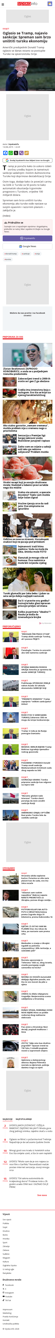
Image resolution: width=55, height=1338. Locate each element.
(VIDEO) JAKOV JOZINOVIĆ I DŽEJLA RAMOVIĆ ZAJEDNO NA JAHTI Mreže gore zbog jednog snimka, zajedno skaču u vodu (30, 1128)
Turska (8, 259)
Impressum (7, 1309)
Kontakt (6, 1320)
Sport (5, 1242)
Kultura (6, 1261)
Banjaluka (7, 1273)
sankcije (26, 253)
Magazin (6, 1258)
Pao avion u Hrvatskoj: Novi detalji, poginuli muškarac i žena (34, 1029)
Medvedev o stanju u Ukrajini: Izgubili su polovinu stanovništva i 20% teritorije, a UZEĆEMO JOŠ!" (36, 947)
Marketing (7, 1313)
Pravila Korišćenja (10, 1316)
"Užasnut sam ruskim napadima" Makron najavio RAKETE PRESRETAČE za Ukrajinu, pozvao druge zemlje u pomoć (36, 896)
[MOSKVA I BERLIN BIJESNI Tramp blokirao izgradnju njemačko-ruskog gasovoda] (11, 749)
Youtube (8, 1296)
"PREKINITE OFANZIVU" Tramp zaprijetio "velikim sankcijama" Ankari (36, 701)
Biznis (5, 1235)
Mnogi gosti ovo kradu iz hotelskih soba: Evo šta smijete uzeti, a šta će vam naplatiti (30, 1152)
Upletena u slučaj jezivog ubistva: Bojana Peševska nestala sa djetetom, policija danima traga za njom (35, 1064)
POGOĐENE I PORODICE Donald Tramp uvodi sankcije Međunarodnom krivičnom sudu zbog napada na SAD (36, 767)
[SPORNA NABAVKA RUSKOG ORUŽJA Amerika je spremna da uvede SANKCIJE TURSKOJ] (11, 669)
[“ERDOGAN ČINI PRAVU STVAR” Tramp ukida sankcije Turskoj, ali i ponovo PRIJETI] (11, 637)
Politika (6, 1223)
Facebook (9, 1285)
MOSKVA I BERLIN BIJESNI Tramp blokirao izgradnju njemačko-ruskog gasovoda (36, 749)
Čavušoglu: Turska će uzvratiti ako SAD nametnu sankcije (36, 651)
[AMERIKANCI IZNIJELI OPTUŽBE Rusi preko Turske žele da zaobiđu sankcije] (11, 815)
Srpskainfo (13, 144)
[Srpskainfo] (27, 4)
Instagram (9, 1292)
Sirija (38, 253)
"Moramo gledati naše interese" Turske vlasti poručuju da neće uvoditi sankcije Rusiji (33, 800)
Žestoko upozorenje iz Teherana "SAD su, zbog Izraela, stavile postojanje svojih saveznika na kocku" (36, 964)
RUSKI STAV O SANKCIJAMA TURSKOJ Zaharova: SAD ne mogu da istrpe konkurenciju (35, 717)
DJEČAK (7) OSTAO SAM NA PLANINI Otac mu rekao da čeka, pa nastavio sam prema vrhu (35, 930)
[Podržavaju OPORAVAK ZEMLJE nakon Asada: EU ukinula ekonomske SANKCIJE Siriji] (11, 685)
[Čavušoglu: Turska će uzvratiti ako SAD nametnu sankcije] (11, 653)
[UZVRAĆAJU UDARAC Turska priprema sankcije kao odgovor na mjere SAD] (11, 782)
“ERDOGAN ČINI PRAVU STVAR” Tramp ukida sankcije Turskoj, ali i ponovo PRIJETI (36, 636)
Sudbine (6, 1254)
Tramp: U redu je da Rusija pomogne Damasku (34, 732)
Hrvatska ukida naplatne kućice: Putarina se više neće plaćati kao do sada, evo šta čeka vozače (35, 879)
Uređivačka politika (11, 1323)
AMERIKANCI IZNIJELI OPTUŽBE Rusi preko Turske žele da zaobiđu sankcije (35, 815)
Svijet (6, 28)
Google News (29, 246)
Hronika (6, 1238)
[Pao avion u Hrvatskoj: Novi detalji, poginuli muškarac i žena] (11, 1029)
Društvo (6, 1231)
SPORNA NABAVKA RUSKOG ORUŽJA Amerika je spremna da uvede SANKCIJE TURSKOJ (36, 669)
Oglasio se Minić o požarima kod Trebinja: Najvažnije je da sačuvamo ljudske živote (30, 1141)
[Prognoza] (49, 3)
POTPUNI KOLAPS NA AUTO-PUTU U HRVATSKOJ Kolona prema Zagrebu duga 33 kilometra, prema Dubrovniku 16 (36, 913)
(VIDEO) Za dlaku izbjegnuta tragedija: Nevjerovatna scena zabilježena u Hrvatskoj (36, 996)
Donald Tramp (11, 253)
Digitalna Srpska (10, 1265)
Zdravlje (6, 1246)
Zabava (6, 1250)
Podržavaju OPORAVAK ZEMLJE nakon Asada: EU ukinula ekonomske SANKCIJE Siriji (35, 685)
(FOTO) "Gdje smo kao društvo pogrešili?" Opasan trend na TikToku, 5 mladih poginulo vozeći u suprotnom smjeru (35, 1047)
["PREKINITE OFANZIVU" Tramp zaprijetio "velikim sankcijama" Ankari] (11, 701)
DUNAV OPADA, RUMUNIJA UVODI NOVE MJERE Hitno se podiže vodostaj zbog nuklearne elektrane (36, 1014)
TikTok (8, 1300)
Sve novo (42, 1195)
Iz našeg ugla (8, 1269)
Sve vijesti (7, 1219)
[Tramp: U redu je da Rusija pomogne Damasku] (11, 733)
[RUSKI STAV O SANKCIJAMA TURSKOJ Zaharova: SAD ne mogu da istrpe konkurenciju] (11, 717)
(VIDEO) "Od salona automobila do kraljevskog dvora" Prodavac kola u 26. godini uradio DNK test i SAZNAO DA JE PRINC (28, 1182)
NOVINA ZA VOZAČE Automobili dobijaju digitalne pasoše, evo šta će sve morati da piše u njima (36, 981)
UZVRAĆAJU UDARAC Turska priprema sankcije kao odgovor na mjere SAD (36, 782)
